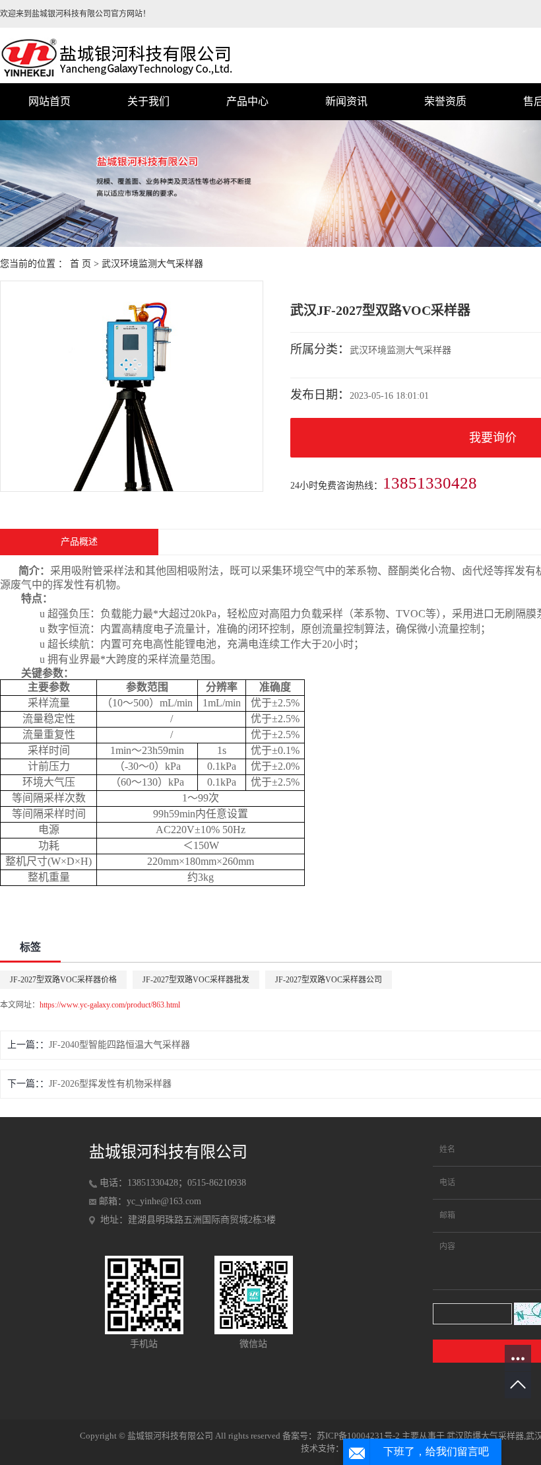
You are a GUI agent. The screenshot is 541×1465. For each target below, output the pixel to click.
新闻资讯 (346, 101)
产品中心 (247, 101)
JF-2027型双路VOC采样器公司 (328, 979)
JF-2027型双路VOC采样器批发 (196, 979)
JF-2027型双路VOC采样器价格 (63, 979)
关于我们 (148, 101)
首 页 (80, 264)
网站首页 (49, 101)
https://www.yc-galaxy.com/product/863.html (110, 1004)
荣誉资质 (445, 101)
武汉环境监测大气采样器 (152, 264)
